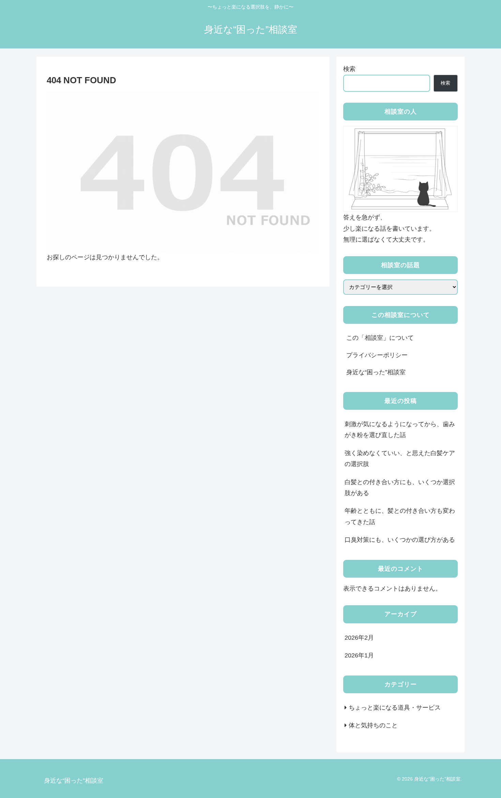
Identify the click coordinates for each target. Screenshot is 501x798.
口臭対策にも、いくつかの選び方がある (400, 539)
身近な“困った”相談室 (376, 372)
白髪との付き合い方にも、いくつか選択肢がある (400, 487)
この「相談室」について (380, 337)
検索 (349, 69)
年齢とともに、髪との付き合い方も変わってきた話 (400, 516)
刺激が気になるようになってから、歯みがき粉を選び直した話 (400, 429)
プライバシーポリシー (377, 355)
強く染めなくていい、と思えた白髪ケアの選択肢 (400, 458)
